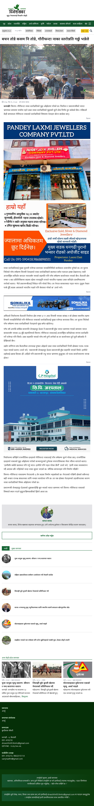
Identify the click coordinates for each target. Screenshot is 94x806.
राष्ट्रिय (24, 24)
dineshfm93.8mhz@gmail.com (61, 794)
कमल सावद (47, 521)
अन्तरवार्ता (48, 31)
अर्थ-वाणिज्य (33, 24)
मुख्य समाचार (16, 549)
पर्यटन (49, 24)
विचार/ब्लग (59, 31)
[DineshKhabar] (17, 9)
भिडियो (39, 31)
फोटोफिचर (29, 31)
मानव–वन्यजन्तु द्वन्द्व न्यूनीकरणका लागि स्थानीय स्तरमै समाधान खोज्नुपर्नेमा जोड (42, 607)
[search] (91, 30)
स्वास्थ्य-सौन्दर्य (65, 24)
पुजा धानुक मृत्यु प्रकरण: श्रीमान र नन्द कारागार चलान (33, 559)
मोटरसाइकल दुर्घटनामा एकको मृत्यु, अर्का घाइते (31, 624)
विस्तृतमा (25, 697)
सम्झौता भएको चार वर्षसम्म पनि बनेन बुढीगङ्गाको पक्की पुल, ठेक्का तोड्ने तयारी (42, 640)
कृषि (42, 24)
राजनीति (17, 24)
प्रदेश (9, 24)
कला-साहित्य (77, 24)
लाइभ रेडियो (71, 31)
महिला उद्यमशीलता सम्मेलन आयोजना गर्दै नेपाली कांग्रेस (34, 575)
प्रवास (55, 24)
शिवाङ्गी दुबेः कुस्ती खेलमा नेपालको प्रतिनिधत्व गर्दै (32, 591)
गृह (4, 24)
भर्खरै (6, 549)
